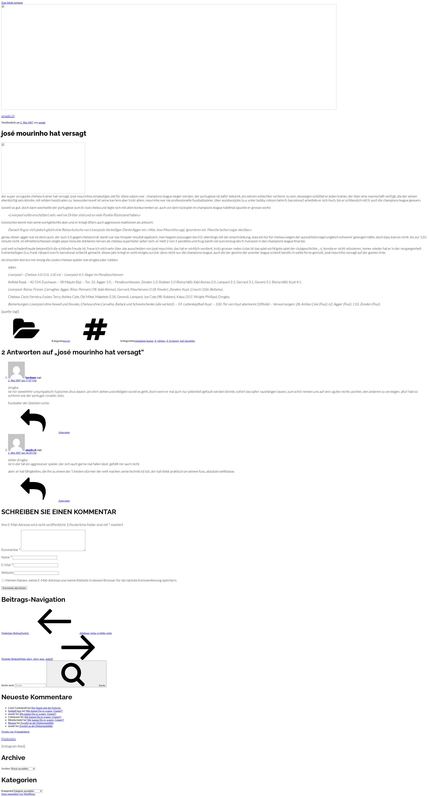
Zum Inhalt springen (12, 2)
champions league (143, 341)
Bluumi (12, 723)
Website (7, 572)
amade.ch (8, 116)
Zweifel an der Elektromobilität (36, 723)
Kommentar (10, 550)
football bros (14, 711)
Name (6, 557)
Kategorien (7, 790)
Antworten (64, 432)
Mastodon (8, 739)
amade (42, 122)
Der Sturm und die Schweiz (46, 708)
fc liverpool (172, 341)
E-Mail (7, 565)
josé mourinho (187, 341)
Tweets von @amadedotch (15, 731)
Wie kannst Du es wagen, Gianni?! (44, 711)
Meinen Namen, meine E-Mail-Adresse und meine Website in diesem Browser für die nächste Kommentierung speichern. (91, 580)
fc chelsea (160, 341)
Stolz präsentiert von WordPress (18, 794)
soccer (66, 341)
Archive (5, 768)
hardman (30, 377)
